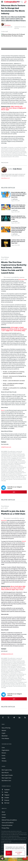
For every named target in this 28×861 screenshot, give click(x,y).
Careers (4, 817)
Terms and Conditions (7, 822)
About (3, 812)
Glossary (4, 761)
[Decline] (24, 845)
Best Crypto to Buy (7, 770)
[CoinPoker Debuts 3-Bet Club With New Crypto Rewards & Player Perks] (5, 243)
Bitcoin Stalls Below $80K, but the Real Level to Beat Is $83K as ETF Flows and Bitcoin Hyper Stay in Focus (18, 195)
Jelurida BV (4, 520)
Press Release (4, 162)
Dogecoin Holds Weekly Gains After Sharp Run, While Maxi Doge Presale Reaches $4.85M (18, 206)
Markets (4, 730)
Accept (8, 853)
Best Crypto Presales (7, 775)
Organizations (5, 750)
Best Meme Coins (6, 780)
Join (14, 492)
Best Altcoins (5, 772)
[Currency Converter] (25, 2)
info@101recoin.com (6, 447)
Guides (3, 758)
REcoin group (22, 279)
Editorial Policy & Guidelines (9, 820)
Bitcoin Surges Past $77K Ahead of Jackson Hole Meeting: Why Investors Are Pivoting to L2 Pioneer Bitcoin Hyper (18, 230)
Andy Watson (7, 25)
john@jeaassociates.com (7, 654)
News (3, 724)
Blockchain (5, 736)
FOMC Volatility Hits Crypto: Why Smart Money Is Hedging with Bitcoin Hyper (13, 108)
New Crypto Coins (6, 778)
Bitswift (24, 541)
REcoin (2, 410)
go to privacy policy (18, 853)
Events (3, 755)
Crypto (3, 733)
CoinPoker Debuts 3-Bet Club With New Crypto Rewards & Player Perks (18, 241)
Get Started (25, 858)
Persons (4, 753)
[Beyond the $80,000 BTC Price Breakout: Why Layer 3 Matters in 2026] (5, 219)
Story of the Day (6, 728)
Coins (3, 747)
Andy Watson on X (5, 178)
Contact (4, 814)
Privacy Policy (5, 828)
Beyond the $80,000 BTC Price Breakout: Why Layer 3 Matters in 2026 (18, 218)
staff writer (15, 199)
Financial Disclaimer (7, 825)
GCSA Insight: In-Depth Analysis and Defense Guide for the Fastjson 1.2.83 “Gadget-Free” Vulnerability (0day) (14, 329)
